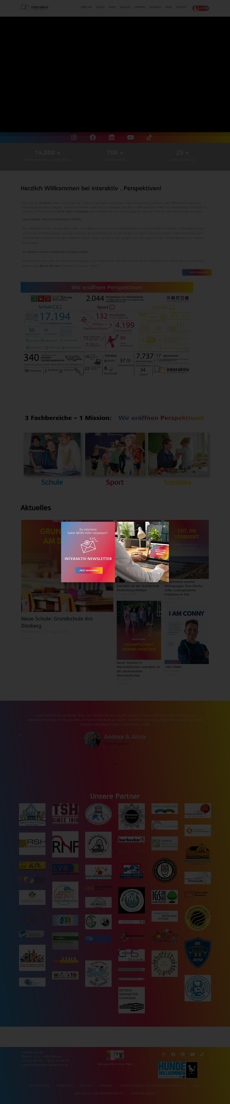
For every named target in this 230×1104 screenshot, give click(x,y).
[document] (115, 552)
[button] (164, 526)
